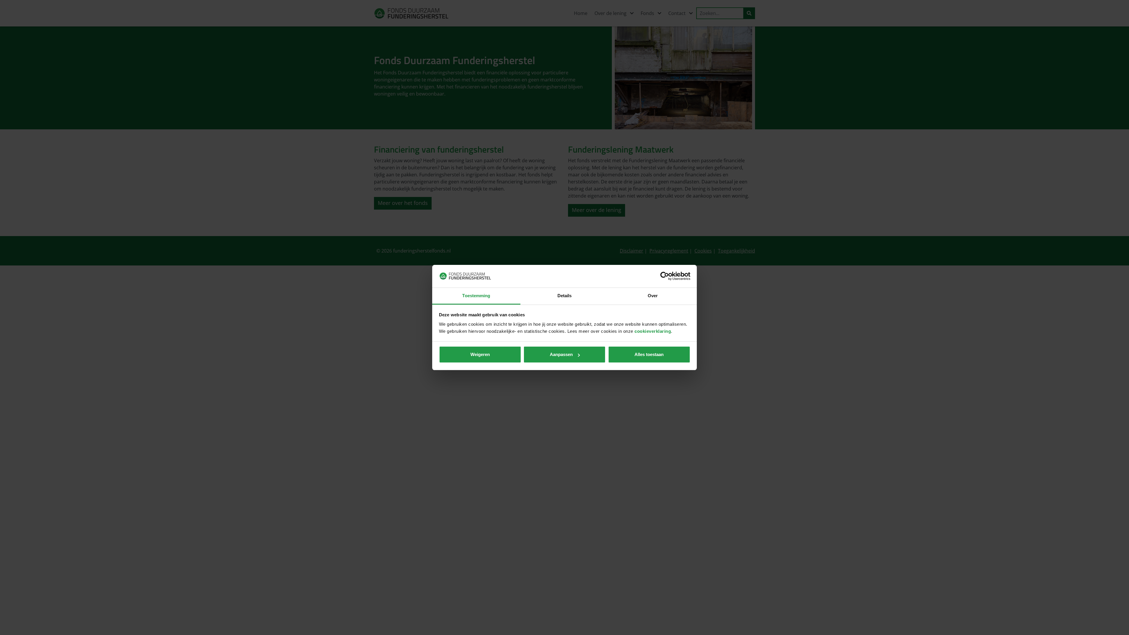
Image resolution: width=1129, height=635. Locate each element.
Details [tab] (564, 295)
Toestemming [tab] (476, 295)
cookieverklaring (652, 331)
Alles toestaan (649, 354)
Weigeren (480, 354)
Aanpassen (561, 354)
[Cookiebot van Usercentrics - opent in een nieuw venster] (664, 276)
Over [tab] (653, 295)
